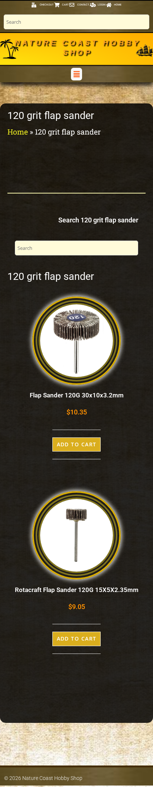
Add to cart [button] (77, 444)
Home (17, 131)
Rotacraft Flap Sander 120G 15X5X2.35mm (77, 589)
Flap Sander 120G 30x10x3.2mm (77, 395)
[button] (76, 74)
